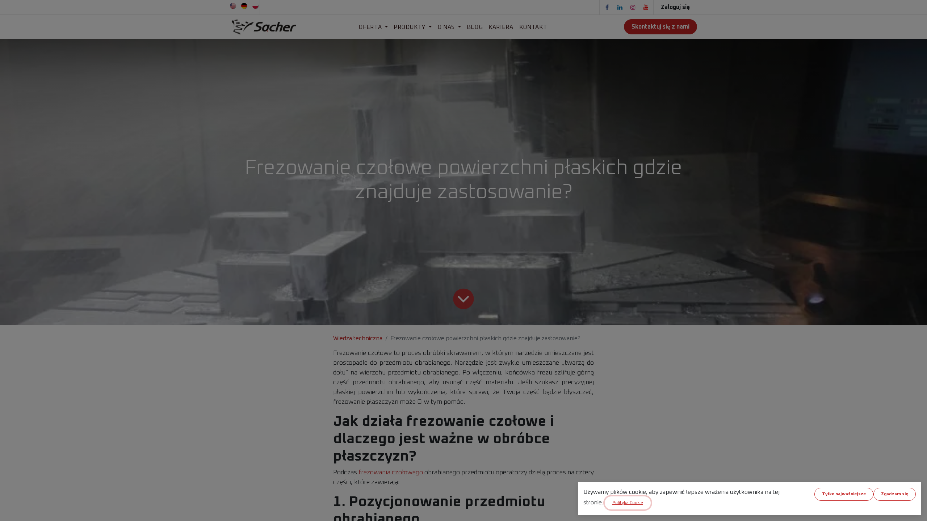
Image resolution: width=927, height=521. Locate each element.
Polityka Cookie (627, 503)
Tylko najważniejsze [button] (844, 494)
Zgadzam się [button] (894, 494)
